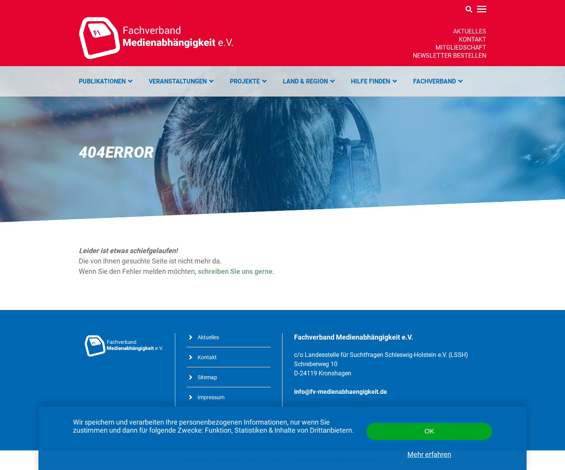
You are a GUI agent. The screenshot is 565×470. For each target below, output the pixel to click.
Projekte (245, 81)
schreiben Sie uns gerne (235, 271)
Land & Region (305, 81)
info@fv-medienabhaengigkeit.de (340, 391)
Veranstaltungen (178, 81)
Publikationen (102, 81)
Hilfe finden (370, 81)
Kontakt (472, 39)
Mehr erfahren (429, 454)
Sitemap (207, 377)
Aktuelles (469, 31)
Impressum (211, 397)
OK (429, 431)
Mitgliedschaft (460, 47)
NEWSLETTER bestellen (449, 55)
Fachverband (434, 81)
